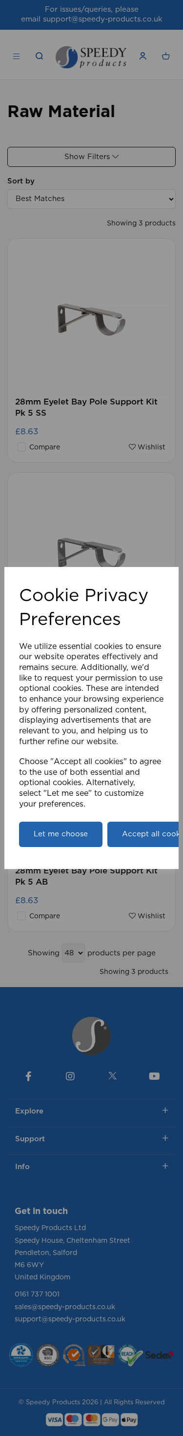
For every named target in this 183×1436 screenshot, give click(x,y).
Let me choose (61, 834)
